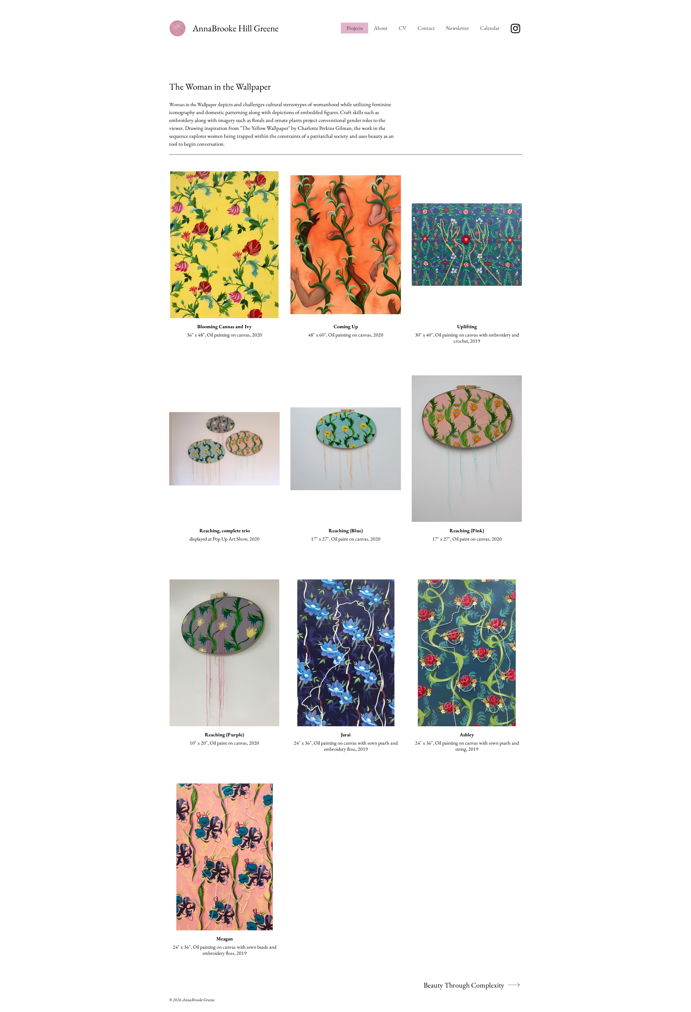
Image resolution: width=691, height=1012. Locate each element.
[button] (489, 28)
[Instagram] (515, 28)
